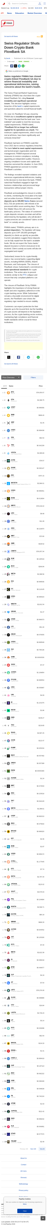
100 (5, 1142)
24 (5, 567)
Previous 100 (24, 1149)
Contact (23, 1165)
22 (5, 551)
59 (5, 831)
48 (5, 748)
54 (5, 794)
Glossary (24, 1177)
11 (5, 468)
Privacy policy (23, 1190)
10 (5, 461)
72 (5, 930)
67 (5, 892)
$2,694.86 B (15, 8)
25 (5, 574)
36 (5, 657)
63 (5, 862)
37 (5, 665)
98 (5, 1126)
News (9, 13)
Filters (33, 377)
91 (5, 1074)
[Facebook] (11, 65)
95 (5, 1104)
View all (42, 1149)
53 (5, 786)
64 (5, 869)
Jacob (8, 58)
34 (5, 642)
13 (5, 483)
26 (5, 582)
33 (5, 635)
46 (5, 733)
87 (5, 1043)
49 (5, 756)
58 (5, 824)
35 (5, 650)
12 (5, 476)
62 (5, 854)
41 (5, 695)
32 (5, 627)
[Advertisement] (23, 346)
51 (5, 771)
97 (5, 1119)
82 (5, 1005)
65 (5, 877)
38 (5, 672)
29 (5, 604)
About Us (23, 1158)
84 (5, 1021)
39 (5, 680)
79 (5, 983)
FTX (24, 275)
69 (5, 907)
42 (5, 703)
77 (5, 960)
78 (5, 975)
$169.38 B (38, 8)
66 (5, 884)
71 (5, 922)
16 (5, 506)
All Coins (23, 1171)
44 (5, 718)
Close (25, 1211)
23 (5, 559)
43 (5, 710)
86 (5, 1036)
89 (5, 1058)
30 (5, 612)
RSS (38, 37)
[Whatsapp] (23, 65)
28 (5, 597)
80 (5, 990)
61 (5, 846)
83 (5, 1013)
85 (5, 1028)
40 (5, 688)
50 (5, 763)
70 (5, 915)
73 (5, 937)
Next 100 (33, 1149)
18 (5, 521)
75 (5, 952)
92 (5, 1081)
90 (5, 1066)
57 (5, 816)
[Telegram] (19, 65)
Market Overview (35, 13)
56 (5, 809)
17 (5, 514)
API (2, 13)
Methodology (23, 1184)
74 (5, 945)
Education (19, 13)
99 (5, 1134)
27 (5, 589)
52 (5, 778)
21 (5, 544)
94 (5, 1096)
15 (5, 498)
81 (5, 998)
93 (5, 1089)
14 (5, 491)
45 (5, 725)
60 (5, 839)
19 (5, 529)
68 (5, 899)
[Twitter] (15, 65)
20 (5, 536)
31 (5, 619)
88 (5, 1051)
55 (5, 801)
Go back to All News (11, 36)
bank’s (20, 106)
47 (5, 741)
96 (5, 1111)
